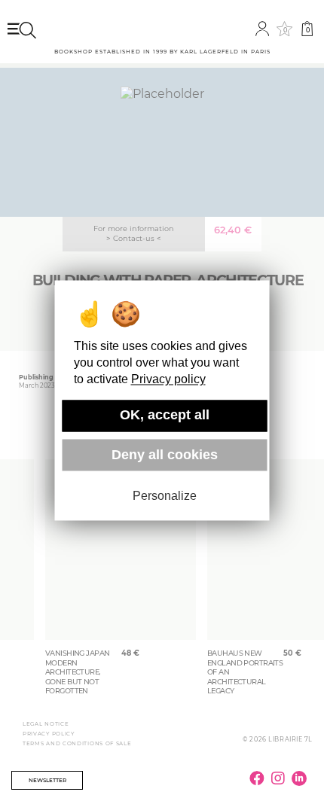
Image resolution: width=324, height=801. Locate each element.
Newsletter (47, 780)
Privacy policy (168, 379)
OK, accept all (164, 415)
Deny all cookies (165, 454)
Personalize (165, 495)
